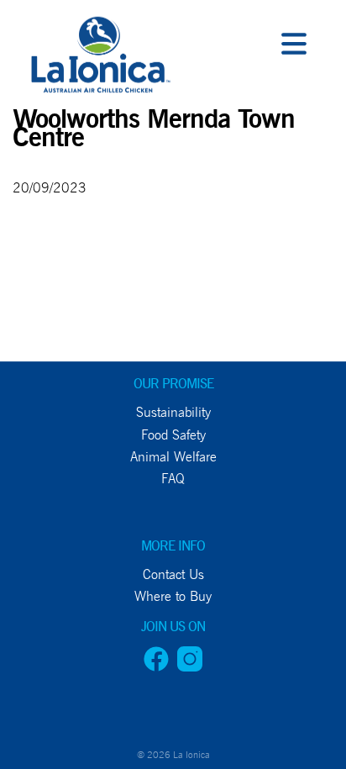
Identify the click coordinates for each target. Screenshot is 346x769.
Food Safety (173, 435)
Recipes (34, 305)
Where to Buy (59, 343)
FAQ (173, 479)
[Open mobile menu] (294, 46)
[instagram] (190, 667)
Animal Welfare (173, 457)
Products (42, 191)
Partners (41, 267)
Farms (28, 153)
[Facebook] (156, 667)
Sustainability (173, 412)
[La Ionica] (99, 59)
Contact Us (48, 381)
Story (27, 229)
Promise (36, 115)
